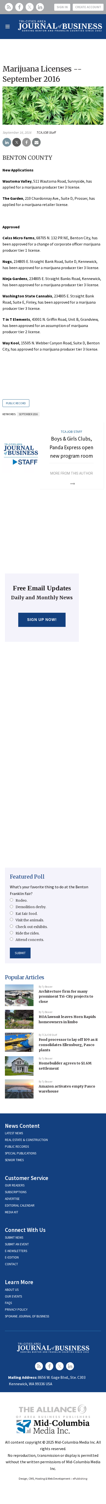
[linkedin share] (6, 142)
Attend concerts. (30, 939)
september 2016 (28, 414)
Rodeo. (21, 900)
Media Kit (11, 1212)
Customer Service (26, 1177)
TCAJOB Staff (45, 132)
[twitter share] (16, 142)
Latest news (14, 1133)
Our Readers (14, 1185)
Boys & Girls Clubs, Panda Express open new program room (71, 447)
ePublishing (80, 1478)
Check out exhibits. (32, 927)
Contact (11, 1264)
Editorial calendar (20, 1205)
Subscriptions (15, 1192)
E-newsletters (16, 1251)
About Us (11, 1290)
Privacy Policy (16, 1309)
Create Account (88, 7)
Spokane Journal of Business (27, 1316)
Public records (17, 1146)
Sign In (62, 7)
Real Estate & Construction (26, 1140)
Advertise (12, 1199)
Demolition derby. (31, 907)
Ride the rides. (27, 933)
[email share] (36, 142)
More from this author (71, 473)
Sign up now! (42, 619)
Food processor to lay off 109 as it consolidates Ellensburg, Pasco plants (68, 1044)
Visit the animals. (30, 920)
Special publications (20, 1153)
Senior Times (14, 1160)
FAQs (8, 1303)
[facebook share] (26, 142)
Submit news (14, 1237)
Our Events (13, 1296)
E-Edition (12, 1257)
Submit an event (17, 1244)
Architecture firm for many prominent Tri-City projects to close (66, 996)
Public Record (16, 403)
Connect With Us (25, 1229)
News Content (22, 1125)
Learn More (19, 1282)
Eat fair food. (26, 913)
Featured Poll (27, 876)
